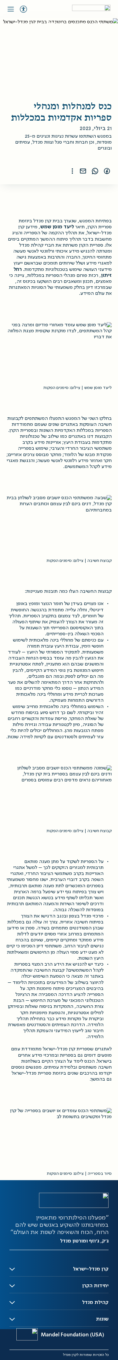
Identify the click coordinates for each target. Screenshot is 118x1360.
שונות (102, 1319)
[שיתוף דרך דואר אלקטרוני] (83, 171)
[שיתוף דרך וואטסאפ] (95, 171)
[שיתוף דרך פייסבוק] (107, 171)
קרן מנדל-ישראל (91, 1269)
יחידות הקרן (95, 1286)
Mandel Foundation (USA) (72, 1335)
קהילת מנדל (95, 1302)
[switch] (23, 9)
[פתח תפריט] (11, 9)
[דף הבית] (91, 9)
